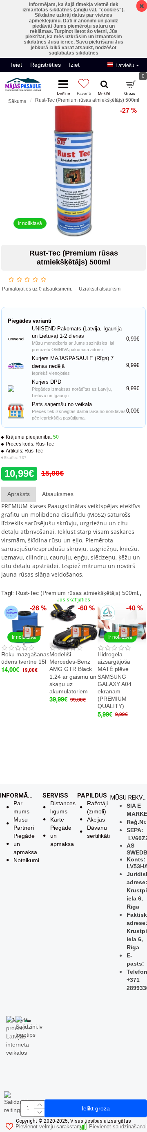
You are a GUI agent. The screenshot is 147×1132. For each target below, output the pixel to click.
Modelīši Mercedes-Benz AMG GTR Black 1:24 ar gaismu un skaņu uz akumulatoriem (72, 673)
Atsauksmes (58, 494)
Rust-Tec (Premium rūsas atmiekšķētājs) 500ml (77, 593)
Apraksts (18, 494)
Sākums (17, 101)
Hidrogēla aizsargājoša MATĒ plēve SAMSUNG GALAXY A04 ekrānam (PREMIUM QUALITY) (114, 680)
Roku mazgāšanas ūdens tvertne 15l (25, 658)
